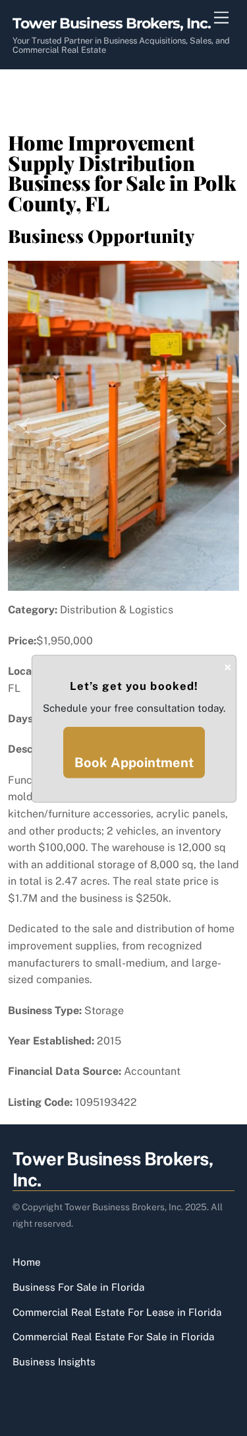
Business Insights (54, 1361)
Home (27, 1262)
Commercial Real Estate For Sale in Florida (113, 1336)
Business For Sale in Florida (78, 1287)
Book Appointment (134, 762)
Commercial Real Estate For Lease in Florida (117, 1312)
